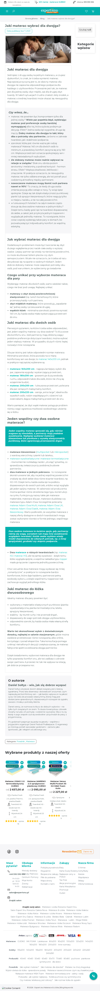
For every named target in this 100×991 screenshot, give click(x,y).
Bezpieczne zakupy (49, 874)
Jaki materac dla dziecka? (52, 967)
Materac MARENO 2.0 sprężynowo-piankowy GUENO (36, 783)
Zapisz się (87, 851)
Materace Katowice (72, 913)
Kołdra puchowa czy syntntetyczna (65, 977)
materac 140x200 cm (49, 359)
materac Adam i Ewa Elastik (24, 508)
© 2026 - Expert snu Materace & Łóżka (43, 988)
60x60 (44, 958)
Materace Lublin (81, 917)
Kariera (81, 874)
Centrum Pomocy (30, 877)
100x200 (70, 941)
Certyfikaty (83, 871)
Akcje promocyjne (67, 883)
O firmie (82, 868)
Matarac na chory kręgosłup (77, 967)
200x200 (52, 944)
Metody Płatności (30, 874)
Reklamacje (27, 887)
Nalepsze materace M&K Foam (29, 974)
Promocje (63, 890)
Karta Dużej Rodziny (68, 871)
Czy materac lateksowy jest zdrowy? (36, 980)
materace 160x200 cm (22, 369)
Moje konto (27, 880)
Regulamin (46, 871)
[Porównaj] (22, 762)
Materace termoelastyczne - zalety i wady (65, 974)
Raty (61, 868)
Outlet (62, 893)
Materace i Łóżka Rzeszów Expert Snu (59, 907)
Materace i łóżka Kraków (77, 910)
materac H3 (20, 556)
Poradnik (21, 741)
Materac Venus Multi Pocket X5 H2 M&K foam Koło (58, 785)
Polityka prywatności (50, 868)
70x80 (59, 958)
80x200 (52, 941)
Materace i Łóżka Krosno (51, 913)
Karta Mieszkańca (67, 886)
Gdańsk (68, 917)
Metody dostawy (29, 871)
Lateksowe (43, 941)
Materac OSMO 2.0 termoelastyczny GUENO (15, 783)
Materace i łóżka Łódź (17, 923)
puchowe (75, 958)
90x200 (61, 941)
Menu (7, 11)
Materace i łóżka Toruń (46, 920)
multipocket (43, 452)
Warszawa (62, 920)
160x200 (33, 944)
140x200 (89, 941)
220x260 (86, 950)
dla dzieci (56, 962)
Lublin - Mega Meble (78, 920)
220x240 (77, 950)
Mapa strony (46, 881)
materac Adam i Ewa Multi (23, 505)
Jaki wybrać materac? (29, 967)
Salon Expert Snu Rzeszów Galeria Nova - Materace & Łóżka (38, 910)
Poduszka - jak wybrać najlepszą (32, 977)
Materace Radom (72, 926)
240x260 (50, 953)
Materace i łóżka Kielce (28, 913)
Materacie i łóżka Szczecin (59, 923)
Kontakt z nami (48, 884)
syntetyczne (45, 962)
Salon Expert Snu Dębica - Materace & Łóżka (31, 917)
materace (20, 552)
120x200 (80, 941)
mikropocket (61, 452)
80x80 (67, 958)
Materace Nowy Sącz (82, 923)
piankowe (85, 958)
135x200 (21, 950)
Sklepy (81, 881)
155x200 (39, 950)
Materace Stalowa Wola (51, 926)
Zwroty (25, 884)
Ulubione (86, 11)
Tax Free (63, 880)
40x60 (30, 958)
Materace (30, 741)
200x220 (67, 950)
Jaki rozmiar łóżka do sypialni (67, 980)
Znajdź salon (15, 900)
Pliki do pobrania (48, 877)
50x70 (52, 958)
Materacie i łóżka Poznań (23, 920)
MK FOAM (31, 941)
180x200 (43, 944)
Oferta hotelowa (85, 884)
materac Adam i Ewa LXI (50, 505)
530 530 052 (89, 2)
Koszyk (93, 11)
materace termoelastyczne (55, 458)
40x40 (23, 958)
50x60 (37, 958)
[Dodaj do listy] (22, 766)
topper (63, 559)
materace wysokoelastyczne (24, 458)
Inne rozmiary (64, 944)
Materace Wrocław (37, 923)
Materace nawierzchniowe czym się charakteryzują (70, 970)
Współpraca (83, 877)
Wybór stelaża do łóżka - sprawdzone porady (26, 970)
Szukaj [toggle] (13, 11)
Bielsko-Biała (58, 917)
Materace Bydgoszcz (29, 926)
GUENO (21, 941)
